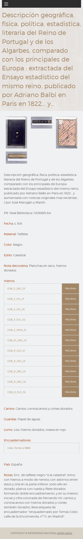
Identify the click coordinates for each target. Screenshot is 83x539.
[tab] (41, 289)
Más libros (70, 288)
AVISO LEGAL (64, 533)
